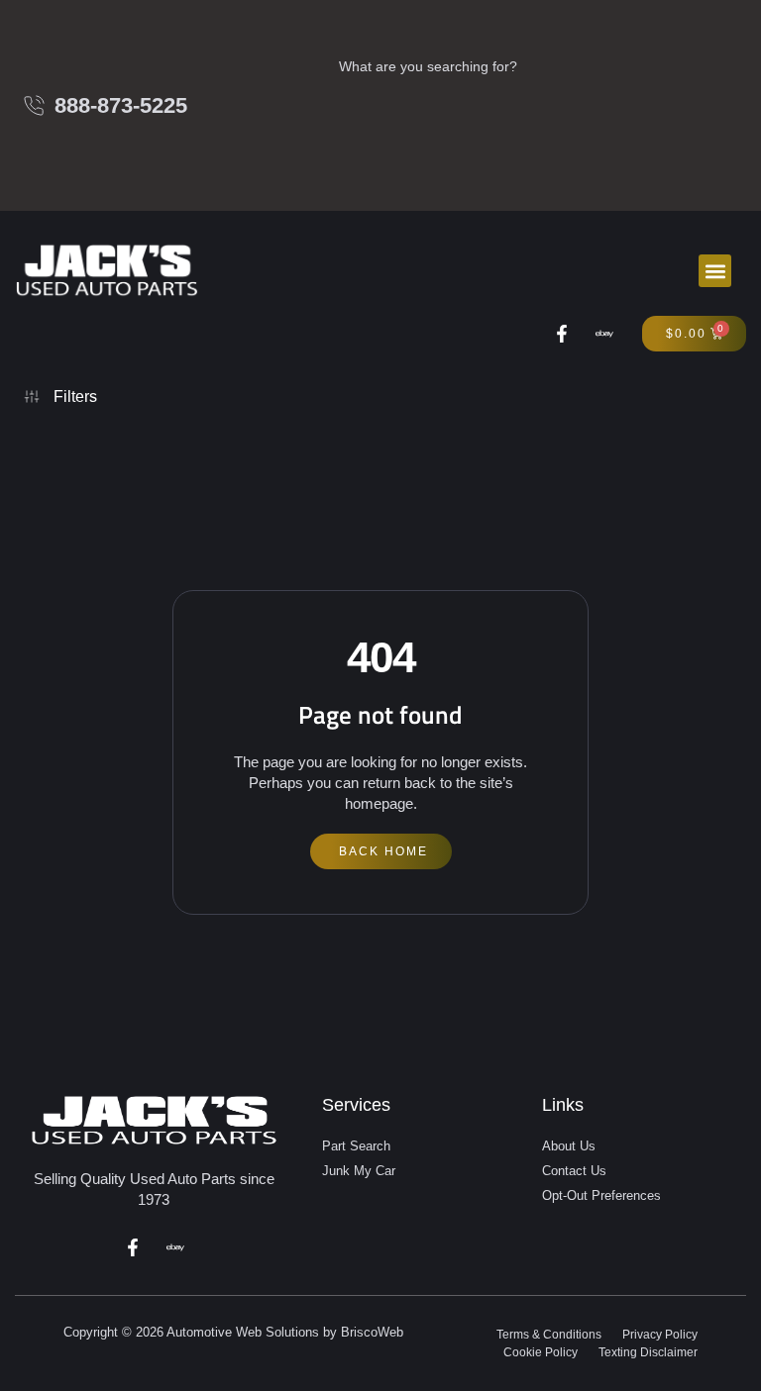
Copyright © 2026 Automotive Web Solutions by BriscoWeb (233, 1332)
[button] (715, 270)
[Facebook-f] (562, 333)
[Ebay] (604, 333)
